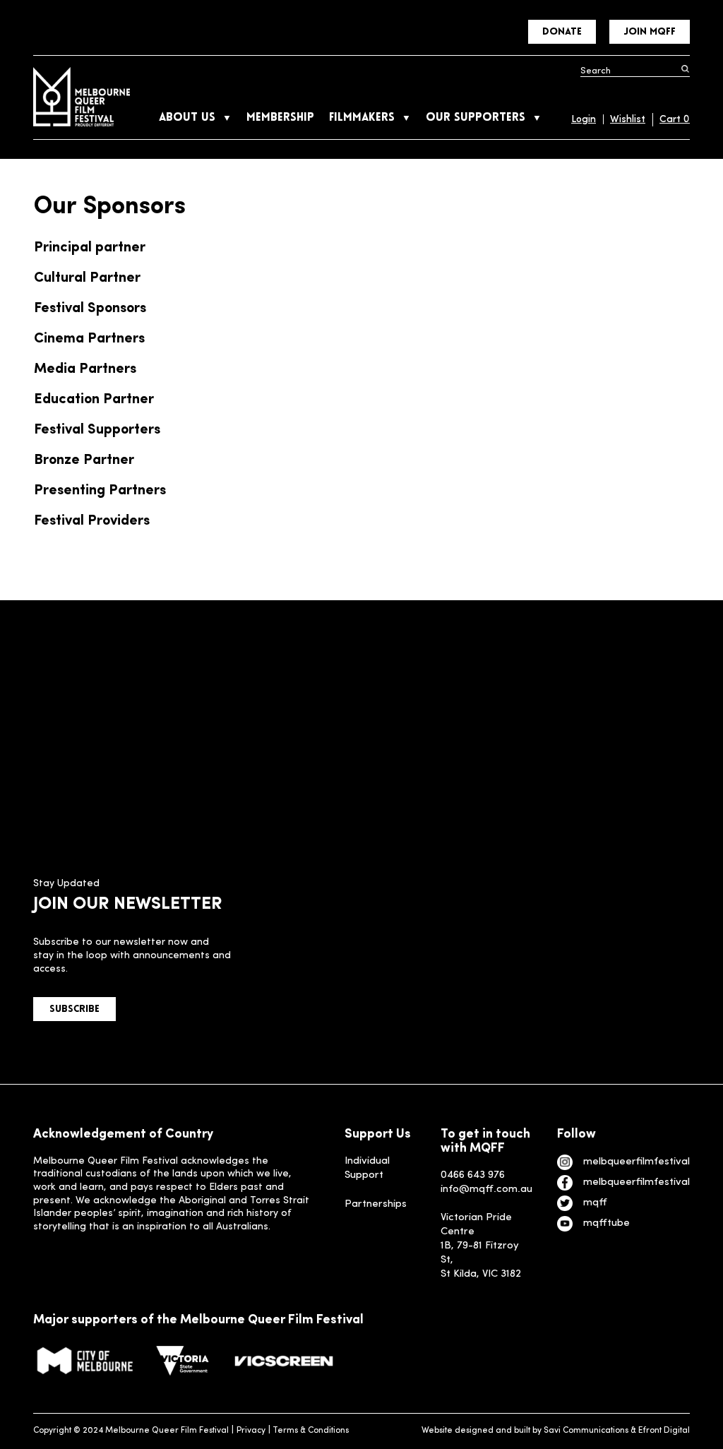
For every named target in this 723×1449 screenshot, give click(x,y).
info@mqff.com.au (486, 1189)
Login (583, 119)
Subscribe (74, 1009)
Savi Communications (586, 1430)
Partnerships (376, 1204)
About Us (187, 118)
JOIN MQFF (649, 32)
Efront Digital (664, 1430)
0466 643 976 (473, 1175)
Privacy (251, 1430)
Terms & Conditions (311, 1430)
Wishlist (627, 119)
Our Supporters (475, 118)
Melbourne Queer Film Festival (81, 96)
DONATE (562, 32)
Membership (280, 118)
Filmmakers (362, 118)
